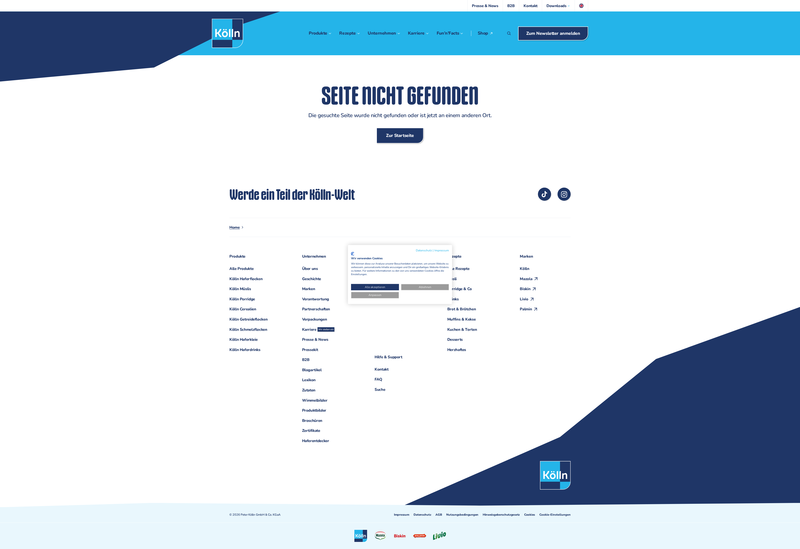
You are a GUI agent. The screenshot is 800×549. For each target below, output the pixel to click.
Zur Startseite (400, 135)
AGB (438, 515)
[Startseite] (227, 33)
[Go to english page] (581, 5)
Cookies (529, 515)
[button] (558, 5)
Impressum (401, 515)
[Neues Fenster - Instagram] (564, 194)
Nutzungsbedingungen (462, 515)
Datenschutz (422, 515)
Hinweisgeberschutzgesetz (501, 515)
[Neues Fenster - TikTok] (544, 194)
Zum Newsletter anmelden (553, 33)
